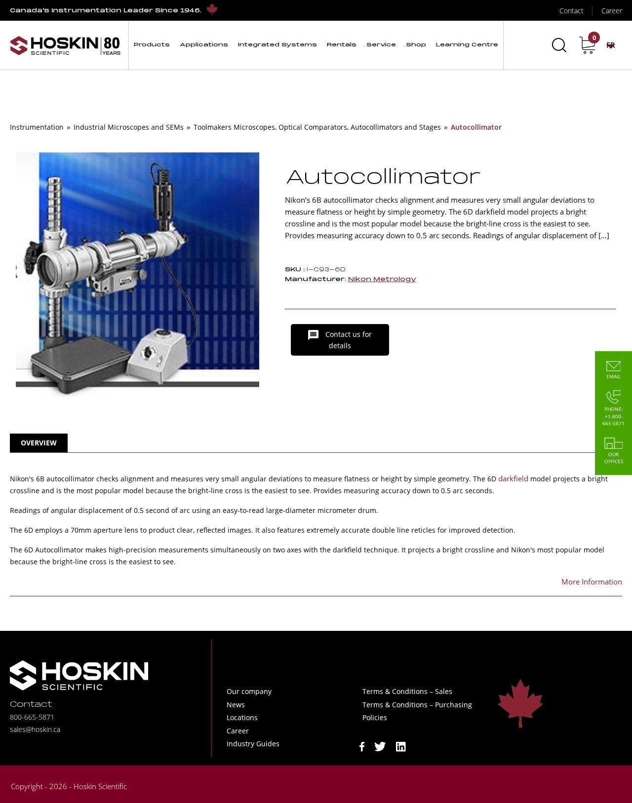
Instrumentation (37, 127)
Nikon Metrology (382, 279)
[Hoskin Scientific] (65, 45)
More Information (591, 581)
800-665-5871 (32, 717)
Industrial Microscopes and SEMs (129, 127)
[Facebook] (361, 746)
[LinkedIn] (401, 746)
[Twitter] (380, 746)
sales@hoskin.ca (35, 729)
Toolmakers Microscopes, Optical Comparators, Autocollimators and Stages (317, 127)
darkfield (513, 478)
